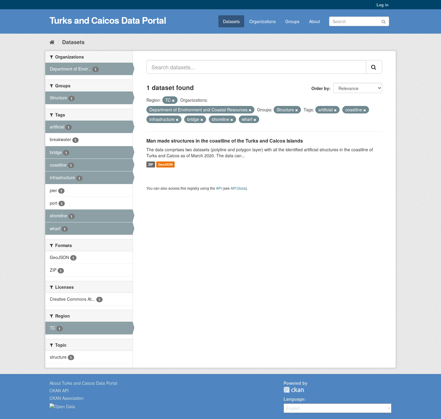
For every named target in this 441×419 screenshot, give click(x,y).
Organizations (262, 21)
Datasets (231, 21)
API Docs (238, 188)
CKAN (294, 390)
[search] (374, 67)
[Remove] (173, 100)
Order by (320, 88)
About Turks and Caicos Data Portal (83, 383)
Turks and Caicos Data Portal (108, 20)
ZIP (150, 164)
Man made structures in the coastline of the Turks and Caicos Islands (224, 140)
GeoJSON (165, 164)
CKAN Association (67, 398)
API (219, 188)
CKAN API (59, 390)
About (314, 21)
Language (294, 399)
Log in (382, 5)
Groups (292, 21)
